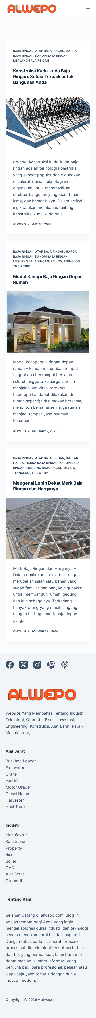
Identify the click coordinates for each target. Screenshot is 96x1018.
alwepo (47, 999)
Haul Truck (16, 806)
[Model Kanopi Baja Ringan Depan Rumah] (48, 321)
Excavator (15, 767)
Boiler (11, 861)
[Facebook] (10, 665)
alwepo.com (52, 915)
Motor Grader (18, 787)
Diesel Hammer (20, 793)
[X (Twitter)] (23, 665)
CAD (10, 867)
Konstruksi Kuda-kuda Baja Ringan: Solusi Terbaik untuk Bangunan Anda (43, 76)
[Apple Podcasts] (65, 665)
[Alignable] (51, 665)
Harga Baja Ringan (42, 463)
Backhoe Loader (21, 761)
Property (14, 848)
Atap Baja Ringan (49, 51)
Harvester (15, 800)
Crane (11, 774)
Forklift (12, 780)
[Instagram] (37, 665)
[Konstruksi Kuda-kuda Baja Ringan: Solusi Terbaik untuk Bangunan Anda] (48, 122)
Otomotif (14, 880)
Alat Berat (15, 873)
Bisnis (11, 854)
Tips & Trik (21, 266)
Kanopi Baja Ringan (51, 55)
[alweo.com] (43, 694)
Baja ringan (23, 51)
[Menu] (88, 8)
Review (56, 261)
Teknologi (72, 261)
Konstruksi (15, 841)
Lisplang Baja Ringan (31, 60)
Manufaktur (16, 835)
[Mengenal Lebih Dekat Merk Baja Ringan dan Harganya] (48, 528)
